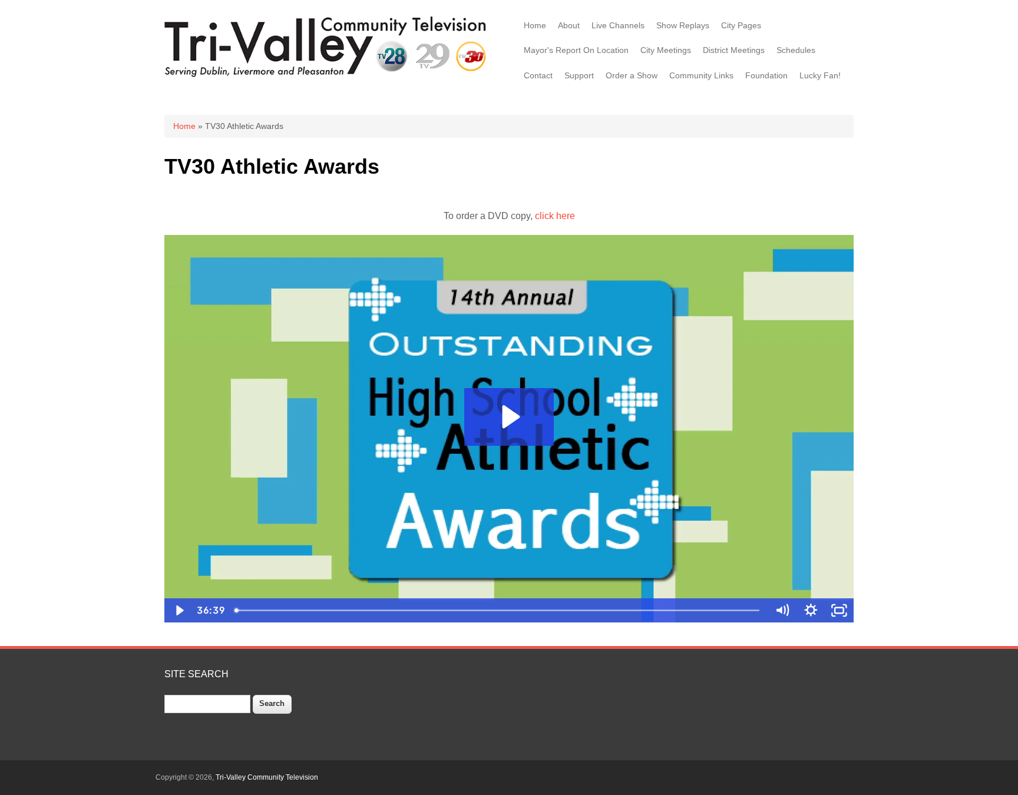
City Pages (741, 25)
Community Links (701, 75)
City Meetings (665, 50)
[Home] (327, 76)
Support (579, 75)
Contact (538, 75)
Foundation (766, 75)
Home (535, 25)
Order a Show (631, 75)
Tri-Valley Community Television (267, 777)
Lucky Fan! (820, 75)
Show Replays (682, 25)
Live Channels (617, 25)
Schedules (795, 50)
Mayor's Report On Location (576, 50)
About (569, 25)
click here (555, 216)
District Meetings (734, 50)
